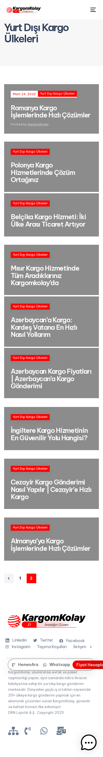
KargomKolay (38, 124)
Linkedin (19, 640)
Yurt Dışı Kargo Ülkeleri (57, 93)
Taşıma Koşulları (52, 646)
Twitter (46, 640)
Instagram (21, 646)
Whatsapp (59, 664)
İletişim (79, 646)
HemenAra (28, 664)
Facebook (75, 640)
